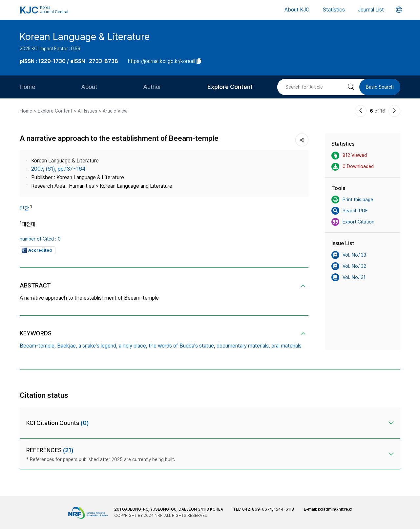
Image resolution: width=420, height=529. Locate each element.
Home (27, 86)
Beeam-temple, (38, 346)
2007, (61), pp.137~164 (58, 169)
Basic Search (380, 87)
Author (152, 86)
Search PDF (355, 210)
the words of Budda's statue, (182, 346)
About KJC (296, 10)
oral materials (286, 346)
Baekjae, (67, 346)
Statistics (334, 10)
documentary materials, (243, 346)
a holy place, (133, 346)
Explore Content (230, 86)
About (89, 86)
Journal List (371, 10)
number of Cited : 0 (40, 239)
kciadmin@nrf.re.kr (335, 509)
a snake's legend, (97, 346)
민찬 (24, 208)
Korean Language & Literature (85, 36)
